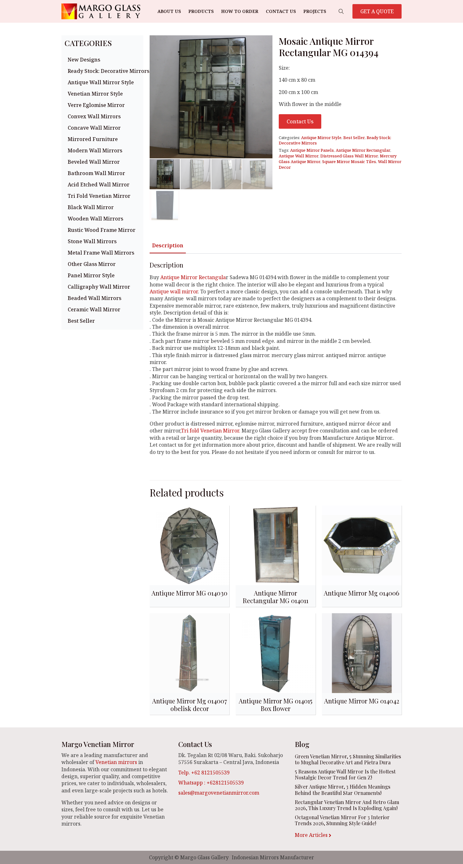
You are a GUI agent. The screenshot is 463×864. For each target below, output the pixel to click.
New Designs (84, 59)
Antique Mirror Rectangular (363, 150)
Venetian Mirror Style (95, 93)
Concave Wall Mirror (94, 127)
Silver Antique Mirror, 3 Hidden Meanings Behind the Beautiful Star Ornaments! (342, 790)
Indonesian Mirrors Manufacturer (273, 857)
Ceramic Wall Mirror (94, 309)
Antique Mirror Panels (312, 150)
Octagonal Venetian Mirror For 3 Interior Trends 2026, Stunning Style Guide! (342, 820)
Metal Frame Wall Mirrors (101, 252)
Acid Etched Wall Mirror (98, 184)
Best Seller (81, 320)
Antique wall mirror (174, 291)
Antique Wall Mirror (298, 156)
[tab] (168, 245)
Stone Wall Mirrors (92, 241)
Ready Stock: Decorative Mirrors (104, 71)
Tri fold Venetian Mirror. (211, 430)
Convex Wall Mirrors (94, 116)
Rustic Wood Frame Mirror (101, 229)
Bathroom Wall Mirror (96, 173)
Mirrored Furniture (93, 139)
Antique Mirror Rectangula (192, 277)
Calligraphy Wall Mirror (99, 286)
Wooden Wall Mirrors (95, 218)
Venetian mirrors (116, 762)
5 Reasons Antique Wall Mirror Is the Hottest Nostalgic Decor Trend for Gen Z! (345, 774)
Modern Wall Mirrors (95, 150)
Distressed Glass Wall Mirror (349, 156)
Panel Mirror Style (91, 275)
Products (201, 11)
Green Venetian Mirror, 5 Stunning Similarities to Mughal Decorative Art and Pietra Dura (348, 759)
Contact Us (281, 11)
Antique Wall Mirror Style (101, 82)
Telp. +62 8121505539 (204, 772)
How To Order (239, 11)
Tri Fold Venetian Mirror (99, 195)
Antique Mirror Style (321, 137)
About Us (169, 11)
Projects (314, 11)
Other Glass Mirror (92, 264)
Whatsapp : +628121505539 (211, 782)
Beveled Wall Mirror (94, 161)
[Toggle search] (341, 11)
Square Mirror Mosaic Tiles (349, 161)
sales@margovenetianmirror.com (218, 792)
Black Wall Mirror (91, 207)
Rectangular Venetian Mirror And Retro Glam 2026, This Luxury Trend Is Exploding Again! (347, 805)
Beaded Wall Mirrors (94, 298)
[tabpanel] (276, 364)
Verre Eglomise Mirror (96, 105)
